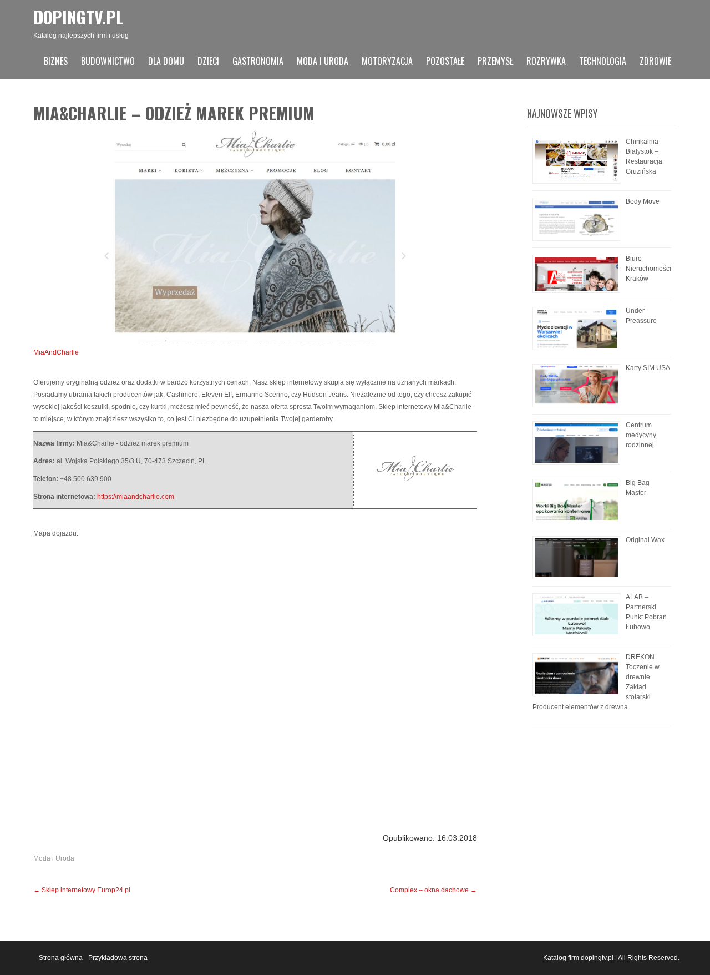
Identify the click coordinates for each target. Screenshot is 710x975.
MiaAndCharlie (56, 352)
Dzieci (208, 61)
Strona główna (61, 958)
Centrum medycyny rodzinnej (641, 435)
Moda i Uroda (322, 61)
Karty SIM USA (648, 368)
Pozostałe (445, 61)
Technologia (602, 61)
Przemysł (495, 61)
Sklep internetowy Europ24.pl (81, 890)
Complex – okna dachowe (433, 890)
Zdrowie (655, 61)
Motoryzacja (387, 61)
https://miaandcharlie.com (135, 497)
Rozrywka (546, 61)
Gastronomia (257, 61)
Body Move (643, 201)
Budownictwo (108, 61)
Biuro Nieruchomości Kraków (648, 268)
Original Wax (645, 540)
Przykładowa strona (118, 958)
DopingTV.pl (78, 16)
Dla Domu (166, 61)
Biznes (56, 61)
